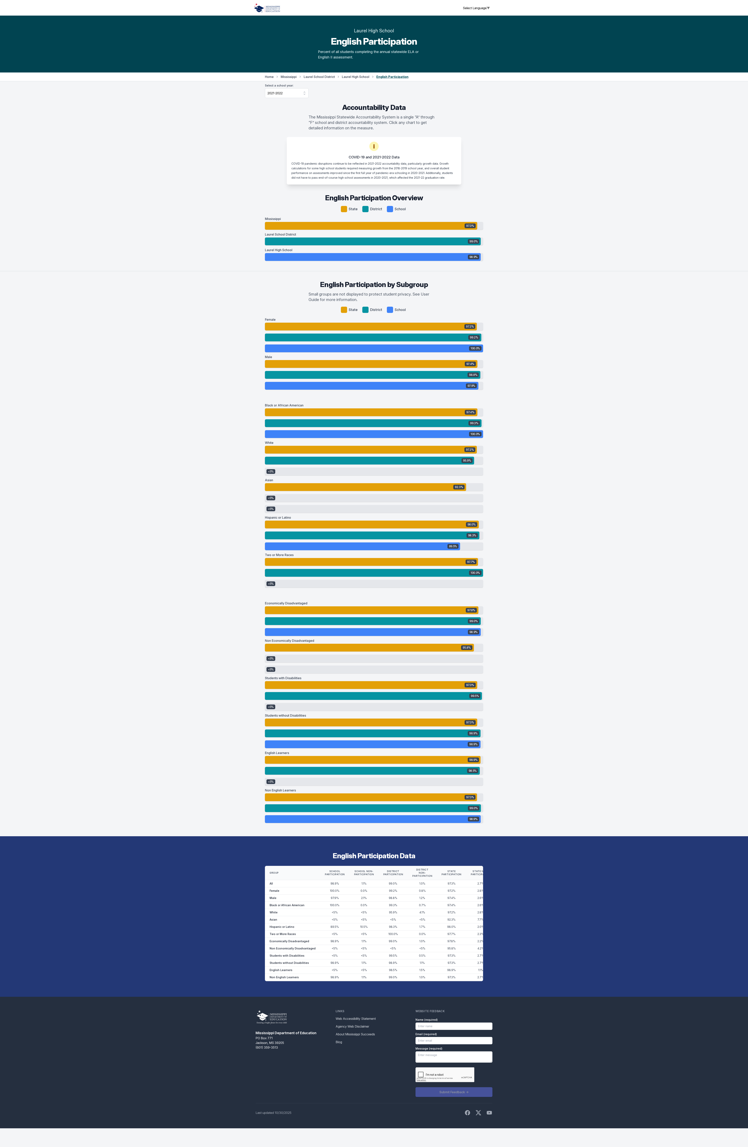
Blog (339, 1042)
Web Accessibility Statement (356, 1019)
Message (428, 1048)
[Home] (267, 7)
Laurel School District (319, 77)
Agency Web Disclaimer (352, 1026)
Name (426, 1019)
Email (426, 1034)
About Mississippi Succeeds (355, 1034)
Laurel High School (355, 77)
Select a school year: (279, 85)
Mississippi (289, 77)
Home (269, 77)
